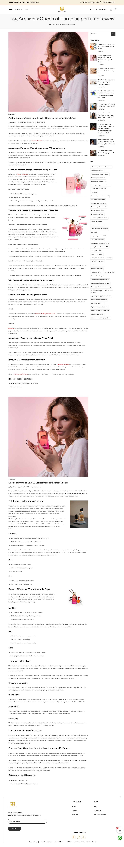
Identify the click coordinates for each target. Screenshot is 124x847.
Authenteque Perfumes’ (15, 741)
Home (51, 24)
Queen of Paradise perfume (98, 276)
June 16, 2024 (24, 487)
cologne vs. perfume (96, 221)
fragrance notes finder (97, 225)
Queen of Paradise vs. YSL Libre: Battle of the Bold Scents (38, 483)
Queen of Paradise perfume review (100, 283)
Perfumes (75, 811)
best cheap (94, 192)
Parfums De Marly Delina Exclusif (45, 314)
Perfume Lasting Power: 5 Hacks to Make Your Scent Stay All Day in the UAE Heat (106, 142)
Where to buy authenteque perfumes (100, 318)
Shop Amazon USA (100, 815)
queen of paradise (109, 272)
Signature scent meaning (104, 287)
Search (113, 34)
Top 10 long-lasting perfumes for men (101, 296)
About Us (75, 815)
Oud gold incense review (97, 265)
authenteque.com (16, 387)
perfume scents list (96, 272)
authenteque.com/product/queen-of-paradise (24, 383)
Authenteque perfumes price (98, 181)
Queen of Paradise (36, 141)
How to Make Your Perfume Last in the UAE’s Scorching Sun (106, 71)
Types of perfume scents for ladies (100, 310)
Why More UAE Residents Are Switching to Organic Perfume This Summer (106, 82)
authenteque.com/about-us (19, 780)
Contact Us (97, 811)
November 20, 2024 (26, 122)
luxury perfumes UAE (96, 254)
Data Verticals (93, 842)
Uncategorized (12, 114)
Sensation (11, 328)
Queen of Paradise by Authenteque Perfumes (71, 493)
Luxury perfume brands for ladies (100, 243)
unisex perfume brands (97, 314)
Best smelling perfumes (97, 214)
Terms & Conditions (46, 842)
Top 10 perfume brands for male (99, 307)
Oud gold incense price (97, 261)
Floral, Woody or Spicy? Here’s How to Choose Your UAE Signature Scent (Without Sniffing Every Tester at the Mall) (106, 129)
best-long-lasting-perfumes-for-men (100, 185)
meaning (109, 258)
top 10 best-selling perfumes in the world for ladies (101, 291)
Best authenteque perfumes (98, 189)
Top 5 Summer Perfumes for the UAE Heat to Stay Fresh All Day (106, 47)
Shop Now (35, 3)
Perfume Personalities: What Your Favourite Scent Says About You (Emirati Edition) (106, 115)
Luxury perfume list (96, 250)
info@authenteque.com (91, 2)
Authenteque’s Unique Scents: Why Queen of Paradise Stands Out (42, 118)
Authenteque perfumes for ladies (99, 174)
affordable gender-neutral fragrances (101, 167)
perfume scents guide (97, 269)
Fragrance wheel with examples (99, 229)
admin (14, 122)
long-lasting (94, 232)
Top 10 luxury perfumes (97, 303)
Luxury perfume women (97, 258)
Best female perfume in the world (100, 196)
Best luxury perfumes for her (98, 203)
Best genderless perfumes (98, 199)
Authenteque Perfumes (21, 374)
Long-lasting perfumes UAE (98, 236)
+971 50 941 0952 (109, 2)
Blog (95, 807)
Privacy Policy (33, 842)
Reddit (92, 287)
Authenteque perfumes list (98, 178)
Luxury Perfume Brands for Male (99, 247)
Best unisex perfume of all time (99, 218)
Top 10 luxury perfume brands (99, 300)
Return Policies (59, 842)
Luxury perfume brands (97, 239)
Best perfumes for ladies (97, 210)
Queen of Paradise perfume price (100, 279)
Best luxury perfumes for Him (99, 207)
